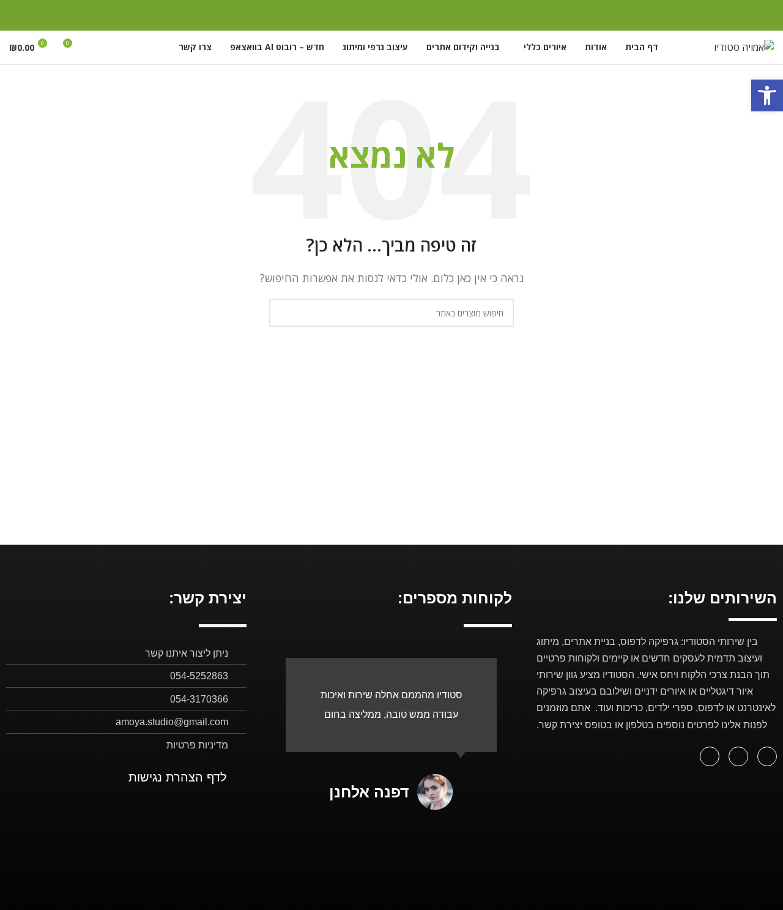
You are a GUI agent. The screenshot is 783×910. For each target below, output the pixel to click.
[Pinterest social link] (48, 15)
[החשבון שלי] (117, 47)
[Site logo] (744, 46)
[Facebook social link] (78, 15)
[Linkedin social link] (32, 15)
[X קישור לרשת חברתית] (63, 15)
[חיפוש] (95, 47)
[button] (767, 95)
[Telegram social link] (16, 15)
